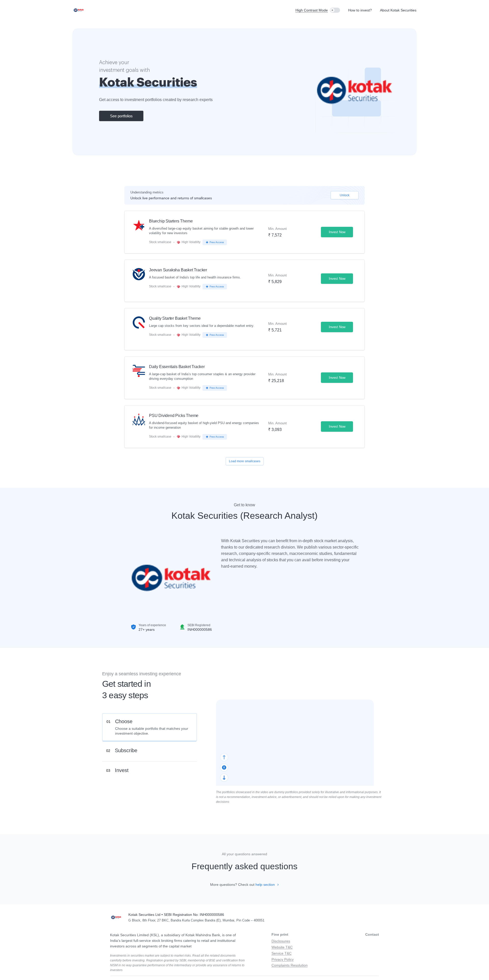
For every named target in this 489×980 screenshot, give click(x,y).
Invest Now (337, 232)
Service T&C (281, 953)
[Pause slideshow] (224, 767)
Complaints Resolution (289, 965)
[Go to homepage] (79, 10)
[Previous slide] (224, 757)
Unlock (344, 195)
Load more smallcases (244, 461)
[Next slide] (224, 778)
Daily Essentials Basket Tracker (177, 367)
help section (265, 885)
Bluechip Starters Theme (171, 221)
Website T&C (282, 947)
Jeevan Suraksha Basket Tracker (178, 270)
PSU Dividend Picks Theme (173, 416)
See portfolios (121, 116)
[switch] (335, 10)
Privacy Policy (282, 959)
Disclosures (280, 941)
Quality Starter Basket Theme (174, 318)
